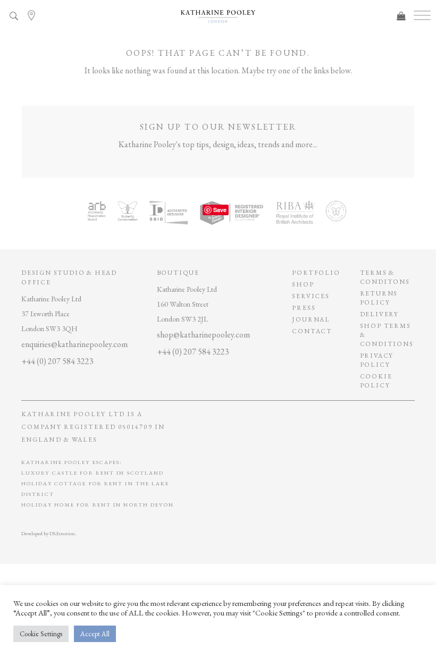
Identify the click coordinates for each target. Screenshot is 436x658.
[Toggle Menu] (422, 16)
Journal (311, 319)
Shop (303, 284)
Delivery (379, 314)
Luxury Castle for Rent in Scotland (92, 472)
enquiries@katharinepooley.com (74, 344)
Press (303, 307)
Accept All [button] (95, 633)
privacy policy (377, 360)
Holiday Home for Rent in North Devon (97, 504)
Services (310, 296)
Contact (312, 331)
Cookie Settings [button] (41, 633)
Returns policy (379, 298)
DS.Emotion (62, 533)
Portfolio (316, 272)
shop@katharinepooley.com (203, 334)
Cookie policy (376, 381)
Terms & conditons (385, 277)
